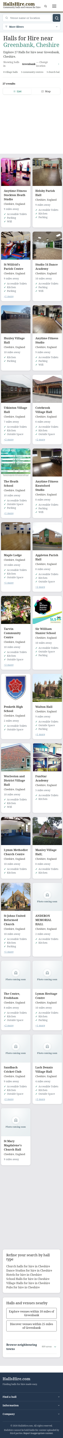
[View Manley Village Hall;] (47, 831)
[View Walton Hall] (47, 688)
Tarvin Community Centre (12, 633)
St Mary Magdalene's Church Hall (13, 1145)
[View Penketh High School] (15, 688)
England (20, 204)
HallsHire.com (16, 1379)
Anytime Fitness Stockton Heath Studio (15, 195)
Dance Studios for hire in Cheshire (29, 1270)
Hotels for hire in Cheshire (24, 1275)
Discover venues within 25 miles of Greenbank (31, 1326)
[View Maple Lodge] (15, 536)
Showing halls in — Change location (25, 63)
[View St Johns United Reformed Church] (15, 897)
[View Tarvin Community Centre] (15, 610)
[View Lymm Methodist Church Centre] (15, 831)
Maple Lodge (13, 555)
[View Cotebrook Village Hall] (47, 389)
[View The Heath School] (15, 463)
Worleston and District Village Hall (14, 780)
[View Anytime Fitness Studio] (47, 319)
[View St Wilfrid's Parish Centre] (15, 246)
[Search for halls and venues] (56, 18)
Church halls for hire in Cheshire (28, 1266)
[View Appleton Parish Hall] (47, 536)
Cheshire (9, 204)
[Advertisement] (31, 122)
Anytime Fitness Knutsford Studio (46, 486)
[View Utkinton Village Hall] (15, 389)
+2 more (8, 439)
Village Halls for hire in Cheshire (28, 1283)
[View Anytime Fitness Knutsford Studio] (47, 463)
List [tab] (19, 91)
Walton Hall (43, 707)
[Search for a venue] (45, 6)
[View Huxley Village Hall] (15, 319)
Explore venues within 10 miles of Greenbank (31, 1313)
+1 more (8, 296)
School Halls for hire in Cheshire (28, 1279)
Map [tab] (48, 91)
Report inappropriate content (38, 1433)
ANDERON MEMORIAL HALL (43, 920)
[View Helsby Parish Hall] (47, 172)
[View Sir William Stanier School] (47, 610)
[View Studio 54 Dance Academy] (47, 246)
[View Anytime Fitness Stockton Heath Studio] (15, 172)
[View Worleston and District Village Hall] (15, 757)
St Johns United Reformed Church (14, 920)
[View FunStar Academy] (47, 757)
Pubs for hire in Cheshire (23, 1287)
